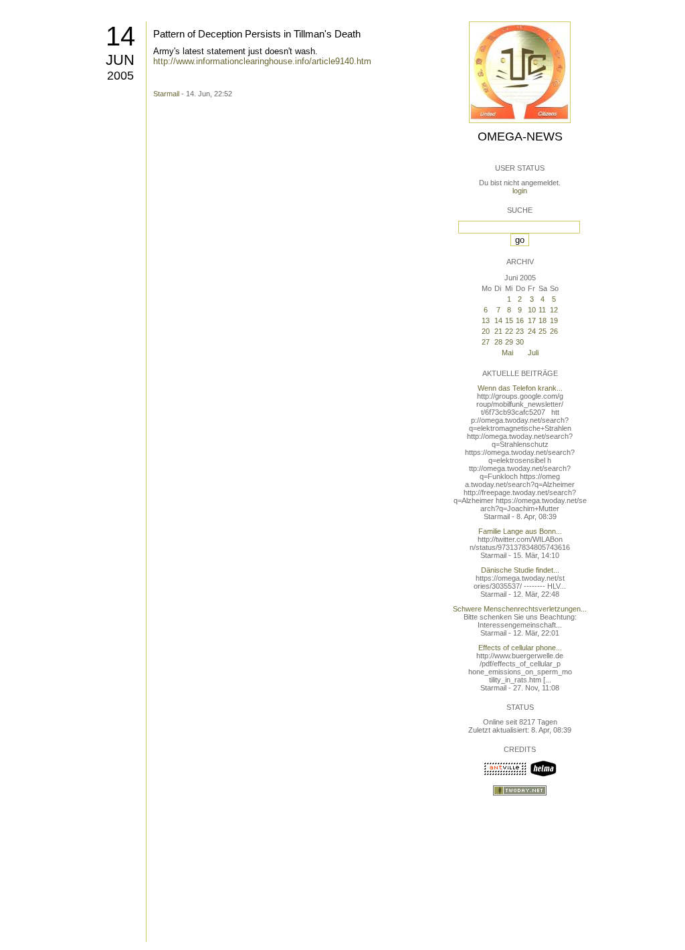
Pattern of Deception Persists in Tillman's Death (257, 33)
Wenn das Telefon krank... (520, 388)
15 (509, 320)
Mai (507, 353)
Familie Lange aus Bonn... (520, 531)
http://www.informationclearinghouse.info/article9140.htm (262, 61)
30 (520, 342)
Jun (120, 60)
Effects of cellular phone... (520, 648)
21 (498, 331)
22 (509, 331)
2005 (120, 75)
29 (509, 342)
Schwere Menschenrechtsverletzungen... (520, 609)
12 (554, 310)
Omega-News (520, 136)
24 (532, 331)
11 (542, 310)
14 (120, 36)
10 (532, 310)
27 (486, 342)
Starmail (166, 94)
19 (554, 320)
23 (520, 331)
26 (554, 331)
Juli (533, 353)
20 (486, 331)
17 (532, 320)
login (519, 191)
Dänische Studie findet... (520, 570)
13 (486, 320)
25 (543, 331)
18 (543, 320)
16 (520, 320)
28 (498, 342)
